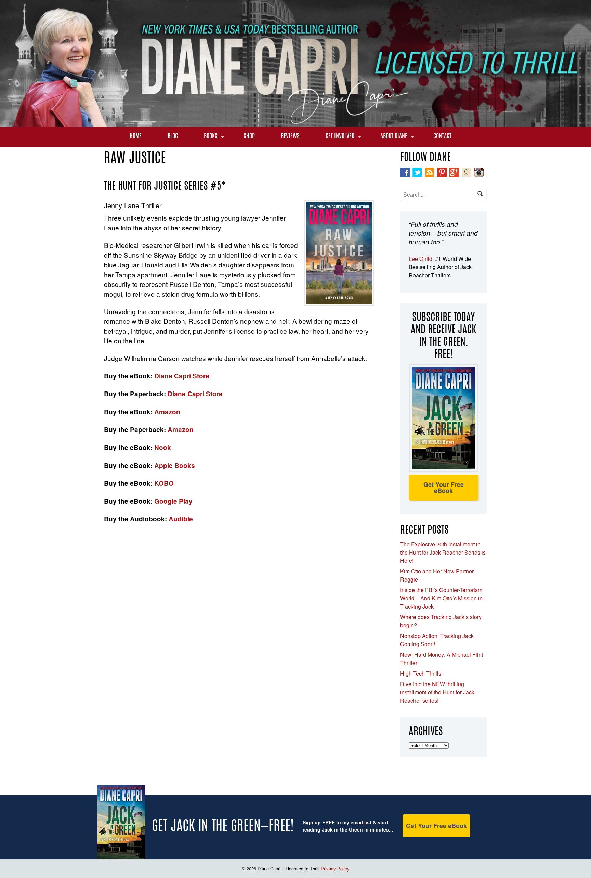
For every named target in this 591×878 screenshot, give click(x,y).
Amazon (167, 411)
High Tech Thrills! (421, 673)
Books (211, 137)
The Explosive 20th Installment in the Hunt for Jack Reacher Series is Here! (443, 552)
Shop (249, 137)
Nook (162, 447)
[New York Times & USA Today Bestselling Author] (295, 123)
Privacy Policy (335, 868)
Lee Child (420, 259)
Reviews (290, 137)
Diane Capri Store (181, 376)
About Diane (393, 137)
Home (136, 137)
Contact (442, 137)
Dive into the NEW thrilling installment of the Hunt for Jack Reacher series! (437, 692)
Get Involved (340, 137)
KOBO (164, 483)
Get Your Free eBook (443, 487)
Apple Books (174, 465)
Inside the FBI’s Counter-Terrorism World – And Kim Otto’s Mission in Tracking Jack (441, 598)
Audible (181, 518)
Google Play (173, 501)
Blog (173, 137)
